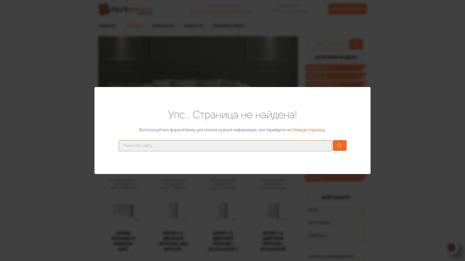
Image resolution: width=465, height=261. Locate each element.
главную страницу (308, 130)
